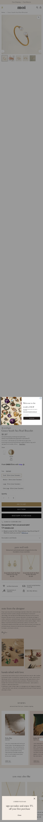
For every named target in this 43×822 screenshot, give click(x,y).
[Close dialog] (41, 398)
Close (19, 815)
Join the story (31, 418)
